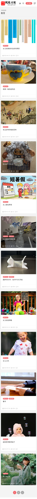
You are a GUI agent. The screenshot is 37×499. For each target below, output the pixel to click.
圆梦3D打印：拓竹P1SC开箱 (13, 279)
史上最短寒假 (7, 205)
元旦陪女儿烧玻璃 (9, 239)
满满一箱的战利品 (9, 89)
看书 (4, 401)
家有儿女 (6, 45)
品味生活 (6, 126)
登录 (29, 3)
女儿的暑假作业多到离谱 (11, 48)
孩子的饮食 (6, 476)
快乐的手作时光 (8, 164)
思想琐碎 (11, 398)
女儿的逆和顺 (7, 320)
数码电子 (11, 276)
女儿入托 (6, 361)
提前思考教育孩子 (9, 442)
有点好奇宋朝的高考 (10, 130)
